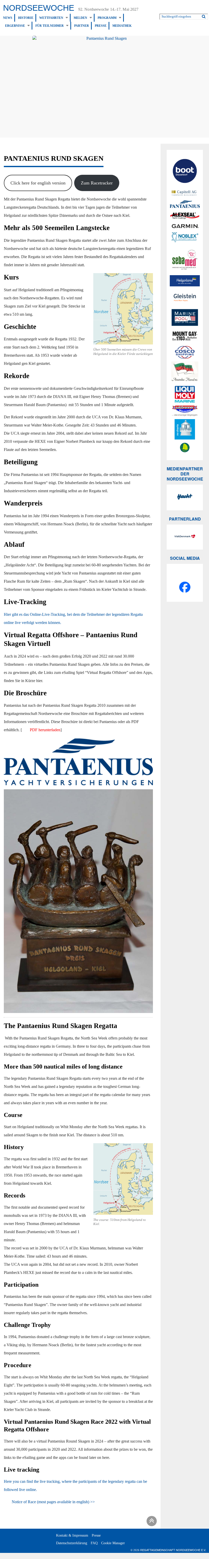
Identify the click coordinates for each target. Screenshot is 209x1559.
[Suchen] (203, 15)
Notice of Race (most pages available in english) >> (53, 1502)
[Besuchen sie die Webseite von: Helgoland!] (185, 281)
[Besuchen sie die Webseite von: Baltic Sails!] (185, 447)
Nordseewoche (38, 7)
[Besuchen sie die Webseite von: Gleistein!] (185, 297)
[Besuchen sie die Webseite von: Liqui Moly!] (185, 394)
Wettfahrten (51, 18)
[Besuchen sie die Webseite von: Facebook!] (185, 588)
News (7, 18)
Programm (107, 18)
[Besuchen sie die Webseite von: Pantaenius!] (185, 204)
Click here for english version (38, 182)
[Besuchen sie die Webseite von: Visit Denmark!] (185, 537)
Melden (80, 18)
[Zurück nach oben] (151, 1522)
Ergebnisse (15, 26)
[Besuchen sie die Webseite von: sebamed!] (185, 259)
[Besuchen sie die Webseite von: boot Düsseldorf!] (185, 172)
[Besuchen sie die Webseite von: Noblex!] (185, 238)
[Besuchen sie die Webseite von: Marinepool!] (185, 318)
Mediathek (122, 26)
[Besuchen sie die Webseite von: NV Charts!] (185, 429)
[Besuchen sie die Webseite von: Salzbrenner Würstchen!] (185, 411)
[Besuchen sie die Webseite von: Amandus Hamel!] (185, 372)
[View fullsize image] (104, 86)
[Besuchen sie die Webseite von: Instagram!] (185, 575)
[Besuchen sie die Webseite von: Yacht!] (185, 497)
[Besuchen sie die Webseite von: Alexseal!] (185, 215)
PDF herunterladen (45, 730)
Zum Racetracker (97, 182)
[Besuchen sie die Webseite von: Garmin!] (185, 226)
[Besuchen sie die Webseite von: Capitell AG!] (185, 193)
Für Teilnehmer (49, 26)
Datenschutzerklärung (71, 1543)
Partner (81, 26)
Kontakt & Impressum (72, 1535)
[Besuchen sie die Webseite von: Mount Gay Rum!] (185, 336)
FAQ (94, 1543)
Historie (25, 18)
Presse (101, 26)
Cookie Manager (113, 1543)
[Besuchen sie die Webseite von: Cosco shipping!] (185, 352)
